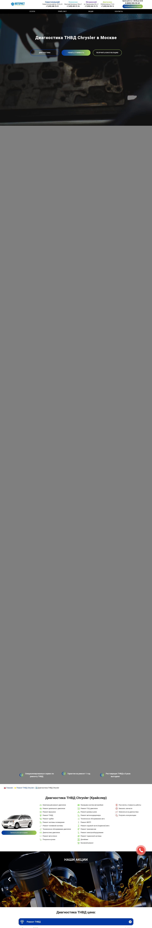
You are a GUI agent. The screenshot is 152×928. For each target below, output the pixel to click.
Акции (90, 11)
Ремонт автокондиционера (91, 815)
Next (143, 879)
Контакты (119, 11)
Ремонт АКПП (86, 822)
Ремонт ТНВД (48, 815)
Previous (9, 879)
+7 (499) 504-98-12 (107, 6)
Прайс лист (62, 11)
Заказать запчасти (125, 808)
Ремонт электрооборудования (92, 832)
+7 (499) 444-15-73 (91, 6)
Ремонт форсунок (49, 812)
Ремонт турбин (48, 819)
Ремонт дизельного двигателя (54, 808)
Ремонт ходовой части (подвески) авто (95, 826)
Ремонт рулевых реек (89, 812)
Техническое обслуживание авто (93, 819)
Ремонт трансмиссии (88, 829)
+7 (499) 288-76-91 (52, 6)
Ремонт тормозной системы (91, 836)
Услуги (32, 11)
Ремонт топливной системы (53, 826)
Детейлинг (84, 839)
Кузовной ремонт (87, 843)
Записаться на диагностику (128, 812)
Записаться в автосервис (19, 832)
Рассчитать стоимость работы (130, 805)
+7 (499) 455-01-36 (73, 6)
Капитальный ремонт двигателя (54, 805)
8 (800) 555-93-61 (132, 3)
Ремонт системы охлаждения (53, 822)
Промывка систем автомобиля (92, 805)
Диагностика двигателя (51, 832)
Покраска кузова (49, 839)
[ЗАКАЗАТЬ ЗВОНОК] (140, 850)
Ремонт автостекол (50, 836)
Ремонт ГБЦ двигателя (89, 808)
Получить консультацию (132, 6)
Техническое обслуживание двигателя (57, 829)
